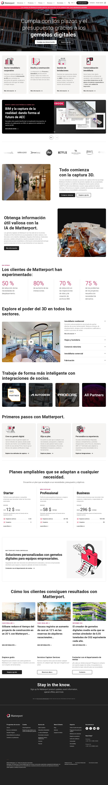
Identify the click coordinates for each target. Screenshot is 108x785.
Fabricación (69, 360)
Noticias (56, 730)
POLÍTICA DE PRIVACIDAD (43, 698)
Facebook (87, 728)
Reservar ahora (47, 672)
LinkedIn (94, 728)
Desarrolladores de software (13, 735)
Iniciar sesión (99, 2)
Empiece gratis (66, 42)
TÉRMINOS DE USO (68, 762)
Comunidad (72, 741)
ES (72, 2)
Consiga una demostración (46, 42)
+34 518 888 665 (92, 746)
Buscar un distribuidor (12, 730)
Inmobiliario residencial (74, 321)
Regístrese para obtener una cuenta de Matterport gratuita (29, 731)
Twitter (90, 728)
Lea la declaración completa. (78, 7)
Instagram (98, 728)
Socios (8, 727)
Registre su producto (75, 736)
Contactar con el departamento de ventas (18, 568)
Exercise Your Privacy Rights (71, 764)
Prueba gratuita (82, 3)
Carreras (40, 741)
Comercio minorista (72, 347)
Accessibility (73, 743)
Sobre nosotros (41, 727)
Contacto (92, 2)
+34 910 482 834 (92, 741)
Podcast (40, 743)
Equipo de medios (58, 732)
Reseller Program (11, 732)
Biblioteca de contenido (75, 733)
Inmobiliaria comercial (73, 354)
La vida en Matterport (43, 732)
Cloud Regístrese (26, 727)
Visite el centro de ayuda (75, 727)
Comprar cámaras (67, 195)
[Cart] (105, 3)
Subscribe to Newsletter (43, 730)
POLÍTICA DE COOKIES (93, 762)
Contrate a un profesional (12, 737)
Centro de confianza (74, 738)
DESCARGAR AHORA (10, 128)
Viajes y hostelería (72, 340)
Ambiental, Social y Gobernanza (42, 738)
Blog (55, 727)
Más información (11, 248)
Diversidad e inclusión (43, 735)
